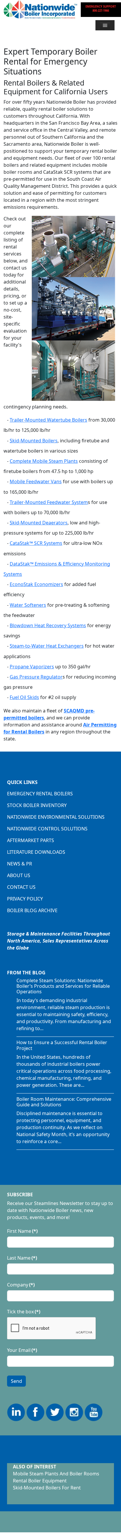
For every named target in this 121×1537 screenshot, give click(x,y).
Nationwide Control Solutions (47, 828)
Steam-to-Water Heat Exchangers (47, 646)
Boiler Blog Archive (32, 910)
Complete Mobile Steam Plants (44, 461)
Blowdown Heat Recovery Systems (48, 625)
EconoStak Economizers (36, 584)
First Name (22, 1231)
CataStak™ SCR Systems (36, 543)
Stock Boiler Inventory (37, 805)
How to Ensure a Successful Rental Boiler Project (61, 1045)
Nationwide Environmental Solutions (56, 817)
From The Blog (26, 972)
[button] (105, 25)
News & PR (19, 863)
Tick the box (23, 1311)
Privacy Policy (25, 899)
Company (21, 1285)
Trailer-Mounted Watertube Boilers (48, 420)
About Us (18, 875)
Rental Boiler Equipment (40, 1480)
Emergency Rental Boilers (40, 793)
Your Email (22, 1350)
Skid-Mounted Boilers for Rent (47, 1487)
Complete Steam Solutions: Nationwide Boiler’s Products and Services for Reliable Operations (63, 986)
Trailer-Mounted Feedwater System (49, 502)
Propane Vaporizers (32, 666)
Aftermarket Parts (30, 840)
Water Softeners (28, 605)
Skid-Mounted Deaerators (39, 522)
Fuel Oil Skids (24, 697)
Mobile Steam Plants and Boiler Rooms (56, 1473)
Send (16, 1381)
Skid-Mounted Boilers (34, 440)
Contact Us (21, 887)
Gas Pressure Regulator (36, 677)
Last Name (22, 1258)
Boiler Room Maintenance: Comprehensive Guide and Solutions (63, 1102)
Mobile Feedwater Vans (36, 481)
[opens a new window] (16, 1412)
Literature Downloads (36, 852)
